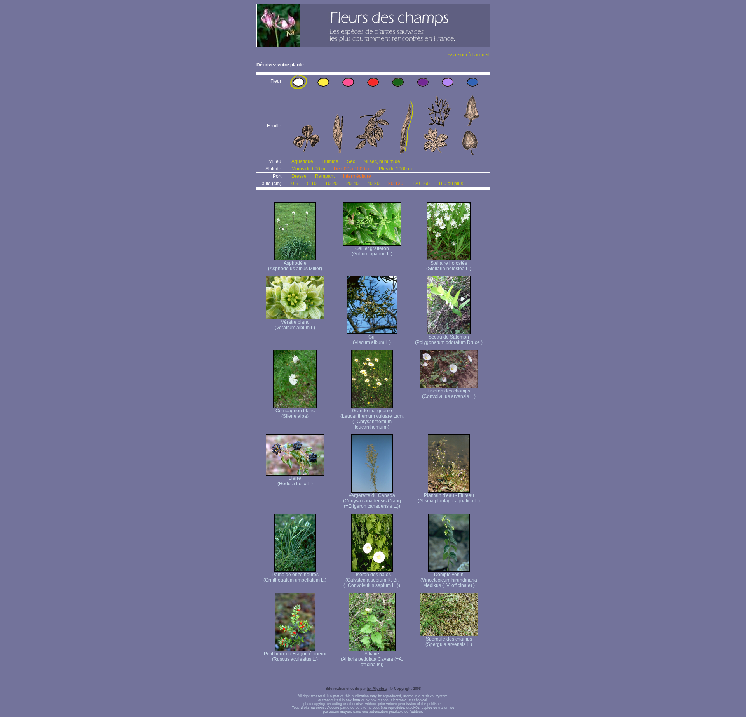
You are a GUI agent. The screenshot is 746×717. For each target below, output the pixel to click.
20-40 (352, 183)
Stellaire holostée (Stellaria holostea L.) (448, 265)
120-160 (421, 183)
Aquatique (302, 161)
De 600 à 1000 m (352, 169)
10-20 (331, 183)
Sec (351, 161)
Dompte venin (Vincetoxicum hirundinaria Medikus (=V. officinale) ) (448, 580)
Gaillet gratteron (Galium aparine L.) (372, 251)
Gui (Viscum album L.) (372, 339)
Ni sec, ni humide (382, 161)
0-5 (294, 183)
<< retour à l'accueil (469, 54)
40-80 (373, 183)
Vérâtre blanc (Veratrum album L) (295, 324)
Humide (330, 161)
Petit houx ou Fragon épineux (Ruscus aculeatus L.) (295, 656)
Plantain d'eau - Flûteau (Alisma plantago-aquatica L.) (449, 498)
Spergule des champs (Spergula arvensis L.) (448, 641)
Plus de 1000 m (395, 169)
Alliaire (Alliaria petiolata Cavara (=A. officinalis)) (372, 659)
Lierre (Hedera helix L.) (295, 481)
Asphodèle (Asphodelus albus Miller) (295, 265)
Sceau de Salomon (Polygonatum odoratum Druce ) (449, 339)
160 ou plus (450, 183)
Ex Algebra (377, 689)
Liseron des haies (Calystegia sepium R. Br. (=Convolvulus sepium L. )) (371, 580)
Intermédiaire (357, 176)
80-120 (395, 183)
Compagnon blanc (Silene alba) (295, 413)
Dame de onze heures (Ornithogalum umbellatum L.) (294, 577)
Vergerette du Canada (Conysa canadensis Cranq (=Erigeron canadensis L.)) (372, 501)
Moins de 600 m (308, 169)
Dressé (299, 176)
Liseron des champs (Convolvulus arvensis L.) (449, 393)
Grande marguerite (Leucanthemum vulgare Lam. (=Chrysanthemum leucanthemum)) (372, 419)
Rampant (325, 176)
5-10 (312, 183)
